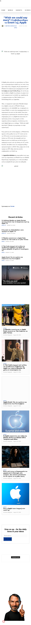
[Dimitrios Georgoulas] (3, 26)
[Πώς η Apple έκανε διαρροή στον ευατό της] (15, 494)
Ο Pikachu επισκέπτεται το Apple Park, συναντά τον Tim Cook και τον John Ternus (15, 238)
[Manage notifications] (3, 621)
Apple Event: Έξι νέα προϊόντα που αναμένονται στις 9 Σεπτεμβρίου (12, 257)
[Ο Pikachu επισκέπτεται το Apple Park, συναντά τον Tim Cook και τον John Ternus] (15, 315)
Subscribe (7, 539)
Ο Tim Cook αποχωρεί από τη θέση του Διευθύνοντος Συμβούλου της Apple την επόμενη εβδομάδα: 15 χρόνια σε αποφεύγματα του (15, 248)
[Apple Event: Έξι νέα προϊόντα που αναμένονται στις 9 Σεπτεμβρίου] (15, 388)
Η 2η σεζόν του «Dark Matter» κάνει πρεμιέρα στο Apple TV (13, 230)
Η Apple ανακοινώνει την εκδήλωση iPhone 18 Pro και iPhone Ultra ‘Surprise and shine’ (15, 437)
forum (12, 206)
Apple (15, 27)
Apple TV (4, 225)
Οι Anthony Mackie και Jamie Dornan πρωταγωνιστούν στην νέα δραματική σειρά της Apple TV (15, 222)
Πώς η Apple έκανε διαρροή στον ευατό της (14, 509)
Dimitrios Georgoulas (7, 335)
